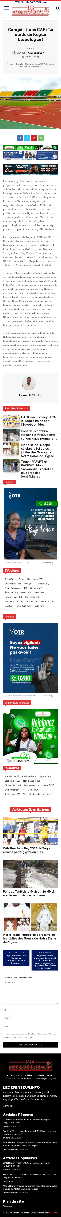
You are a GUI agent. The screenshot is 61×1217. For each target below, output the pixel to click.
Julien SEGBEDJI (36, 53)
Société (6, 1138)
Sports (30, 48)
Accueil (10, 64)
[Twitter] (27, 138)
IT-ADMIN (53, 1213)
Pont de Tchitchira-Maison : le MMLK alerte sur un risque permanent (39, 434)
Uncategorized (10, 1149)
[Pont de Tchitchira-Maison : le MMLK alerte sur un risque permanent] (11, 435)
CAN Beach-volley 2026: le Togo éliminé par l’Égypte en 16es (39, 420)
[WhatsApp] (41, 138)
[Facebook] (20, 138)
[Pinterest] (34, 138)
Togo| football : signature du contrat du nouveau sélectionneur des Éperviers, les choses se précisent (45, 961)
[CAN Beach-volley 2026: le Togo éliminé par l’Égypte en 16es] (11, 421)
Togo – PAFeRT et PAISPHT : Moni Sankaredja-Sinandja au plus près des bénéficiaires (38, 469)
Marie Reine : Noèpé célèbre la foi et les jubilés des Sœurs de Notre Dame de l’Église (37, 450)
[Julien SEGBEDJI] (14, 53)
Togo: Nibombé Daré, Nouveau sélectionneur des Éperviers (16, 959)
